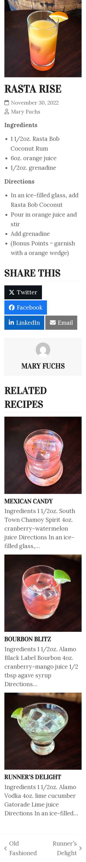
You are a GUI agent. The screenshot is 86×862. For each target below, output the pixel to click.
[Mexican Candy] (43, 454)
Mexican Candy (28, 501)
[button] (23, 292)
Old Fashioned (20, 848)
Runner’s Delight (32, 777)
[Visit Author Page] (43, 349)
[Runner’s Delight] (43, 730)
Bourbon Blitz (27, 639)
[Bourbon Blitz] (43, 592)
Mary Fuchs (25, 111)
